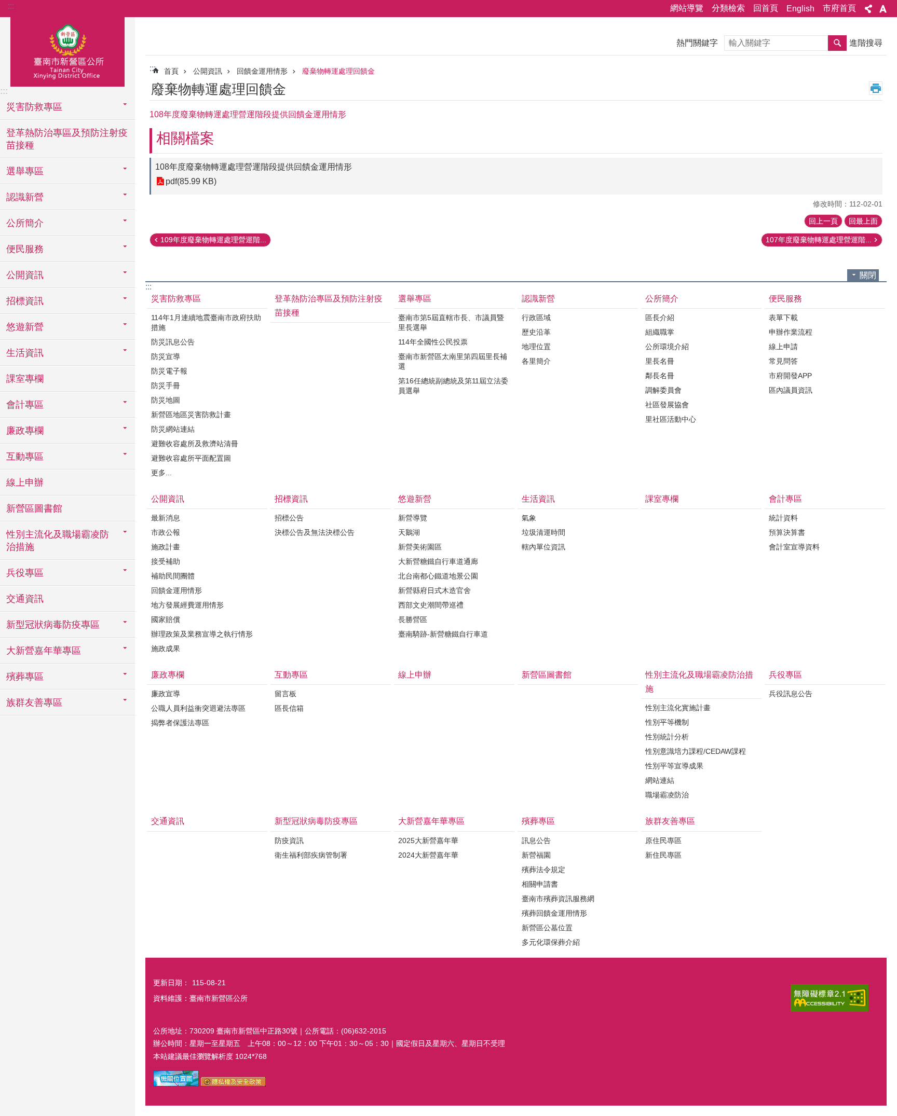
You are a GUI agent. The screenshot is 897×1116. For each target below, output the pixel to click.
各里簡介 (536, 361)
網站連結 (659, 780)
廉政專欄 (167, 674)
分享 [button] (868, 9)
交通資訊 (25, 599)
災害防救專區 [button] (34, 107)
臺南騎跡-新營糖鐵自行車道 (443, 634)
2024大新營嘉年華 (428, 855)
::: (11, 6)
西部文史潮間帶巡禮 (431, 605)
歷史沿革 (536, 332)
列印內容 (875, 88)
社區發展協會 (667, 405)
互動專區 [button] (25, 456)
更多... (161, 473)
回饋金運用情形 (262, 71)
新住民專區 (663, 855)
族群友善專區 (670, 821)
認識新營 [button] (25, 197)
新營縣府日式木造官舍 (434, 590)
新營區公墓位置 (547, 928)
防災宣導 (165, 356)
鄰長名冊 (659, 375)
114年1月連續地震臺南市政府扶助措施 (206, 322)
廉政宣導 (165, 694)
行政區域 (536, 317)
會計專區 (785, 498)
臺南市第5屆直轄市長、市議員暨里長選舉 (451, 322)
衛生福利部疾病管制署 (311, 855)
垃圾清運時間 (543, 532)
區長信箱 (289, 708)
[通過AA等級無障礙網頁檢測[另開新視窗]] (829, 998)
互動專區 (291, 674)
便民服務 (785, 298)
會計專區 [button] (25, 404)
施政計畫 (165, 547)
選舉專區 (414, 298)
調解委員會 (663, 390)
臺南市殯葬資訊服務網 (558, 898)
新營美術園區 (420, 547)
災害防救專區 (176, 298)
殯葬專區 (538, 821)
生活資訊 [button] (25, 353)
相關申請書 (540, 884)
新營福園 (536, 855)
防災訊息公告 (173, 342)
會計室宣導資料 (794, 547)
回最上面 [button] (863, 221)
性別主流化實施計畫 (678, 708)
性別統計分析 (667, 737)
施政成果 (165, 648)
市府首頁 (839, 8)
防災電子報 (169, 371)
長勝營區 (412, 619)
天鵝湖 (409, 532)
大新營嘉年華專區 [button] (43, 650)
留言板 (285, 694)
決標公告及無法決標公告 (315, 532)
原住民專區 (663, 840)
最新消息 (165, 518)
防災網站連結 (173, 429)
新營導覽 (412, 518)
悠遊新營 (414, 498)
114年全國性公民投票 (433, 342)
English (800, 8)
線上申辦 (25, 482)
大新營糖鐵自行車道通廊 (438, 561)
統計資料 (783, 518)
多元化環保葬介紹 (551, 942)
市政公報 (165, 532)
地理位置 (536, 346)
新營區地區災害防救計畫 (191, 414)
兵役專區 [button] (25, 573)
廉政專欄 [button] (25, 430)
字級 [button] (883, 9)
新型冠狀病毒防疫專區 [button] (53, 624)
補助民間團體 (173, 576)
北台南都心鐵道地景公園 (438, 576)
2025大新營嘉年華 (428, 840)
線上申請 (783, 346)
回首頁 (765, 8)
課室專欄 (25, 379)
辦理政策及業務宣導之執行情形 (202, 634)
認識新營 (538, 298)
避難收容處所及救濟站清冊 (194, 443)
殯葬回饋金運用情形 (554, 913)
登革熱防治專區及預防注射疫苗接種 (67, 139)
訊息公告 (536, 840)
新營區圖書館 (34, 508)
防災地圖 (165, 400)
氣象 (529, 518)
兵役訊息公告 (790, 694)
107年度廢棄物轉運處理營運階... (819, 240)
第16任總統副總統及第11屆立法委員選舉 (453, 386)
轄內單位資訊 (543, 547)
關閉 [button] (868, 275)
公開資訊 (207, 71)
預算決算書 (787, 532)
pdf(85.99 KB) (191, 181)
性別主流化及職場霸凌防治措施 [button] (57, 540)
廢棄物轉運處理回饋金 (338, 71)
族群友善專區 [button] (34, 702)
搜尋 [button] (837, 43)
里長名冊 (659, 361)
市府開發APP (790, 375)
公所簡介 (661, 298)
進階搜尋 (865, 42)
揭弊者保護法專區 (180, 723)
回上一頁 (823, 221)
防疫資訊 (289, 840)
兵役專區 (785, 674)
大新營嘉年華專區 (431, 821)
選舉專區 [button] (25, 171)
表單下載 (783, 317)
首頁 (171, 71)
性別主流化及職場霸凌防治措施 (699, 681)
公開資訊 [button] (25, 275)
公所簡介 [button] (25, 223)
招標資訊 (291, 498)
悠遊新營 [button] (25, 327)
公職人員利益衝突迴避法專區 (198, 708)
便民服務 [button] (25, 249)
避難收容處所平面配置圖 (191, 458)
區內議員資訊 (790, 390)
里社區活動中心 (670, 419)
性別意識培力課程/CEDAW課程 (695, 751)
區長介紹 (659, 317)
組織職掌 (659, 332)
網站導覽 (686, 8)
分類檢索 (728, 8)
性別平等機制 (667, 722)
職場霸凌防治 (667, 795)
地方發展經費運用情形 (187, 605)
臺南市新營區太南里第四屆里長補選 (452, 361)
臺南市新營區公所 (67, 50)
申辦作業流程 (790, 332)
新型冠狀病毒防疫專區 (316, 821)
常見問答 (783, 361)
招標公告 (289, 518)
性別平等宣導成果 (674, 766)
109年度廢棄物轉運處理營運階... (213, 240)
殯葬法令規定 (543, 869)
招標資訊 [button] (25, 301)
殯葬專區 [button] (25, 676)
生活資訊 (538, 498)
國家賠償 (165, 619)
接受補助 (165, 561)
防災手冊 (165, 385)
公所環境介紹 (667, 346)
